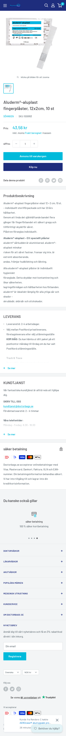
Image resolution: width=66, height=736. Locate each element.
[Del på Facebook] (41, 180)
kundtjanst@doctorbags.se (18, 406)
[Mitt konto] (53, 5)
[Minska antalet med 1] (16, 143)
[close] (57, 720)
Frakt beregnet (33, 132)
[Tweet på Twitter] (53, 180)
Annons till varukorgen (33, 156)
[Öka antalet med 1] (34, 143)
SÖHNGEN (8, 116)
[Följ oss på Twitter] (12, 689)
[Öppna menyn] (5, 5)
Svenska (9, 672)
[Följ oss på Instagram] (18, 689)
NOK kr (28, 672)
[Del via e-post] (60, 180)
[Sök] (46, 5)
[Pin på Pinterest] (47, 180)
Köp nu (33, 166)
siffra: (6, 143)
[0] (60, 5)
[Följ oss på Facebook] (5, 689)
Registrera (14, 656)
